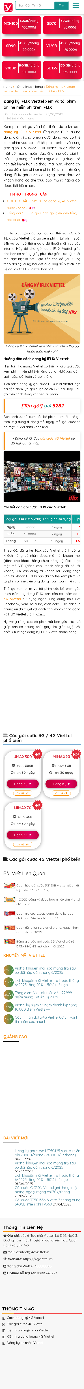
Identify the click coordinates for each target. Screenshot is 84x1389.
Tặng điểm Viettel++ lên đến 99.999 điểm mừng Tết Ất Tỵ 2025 (43, 995)
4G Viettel (12, 599)
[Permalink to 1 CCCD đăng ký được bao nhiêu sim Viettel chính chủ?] (9, 899)
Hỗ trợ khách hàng (29, 87)
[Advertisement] (42, 686)
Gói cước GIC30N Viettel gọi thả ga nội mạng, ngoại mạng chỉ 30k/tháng (46, 1189)
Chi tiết (21, 793)
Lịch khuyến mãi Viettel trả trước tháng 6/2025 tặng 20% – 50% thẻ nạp (47, 982)
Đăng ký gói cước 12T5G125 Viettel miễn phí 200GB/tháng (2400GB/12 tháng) (47, 1153)
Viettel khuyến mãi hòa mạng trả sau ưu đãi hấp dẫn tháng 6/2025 (45, 970)
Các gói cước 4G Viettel (29, 1324)
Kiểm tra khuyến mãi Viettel (32, 1330)
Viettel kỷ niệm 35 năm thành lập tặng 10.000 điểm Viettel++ (46, 1007)
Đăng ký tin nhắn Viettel (29, 1343)
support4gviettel (30, 114)
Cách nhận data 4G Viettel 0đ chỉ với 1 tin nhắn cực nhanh (46, 1019)
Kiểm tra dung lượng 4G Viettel (34, 1337)
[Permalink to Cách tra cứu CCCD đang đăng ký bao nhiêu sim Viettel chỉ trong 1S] (9, 913)
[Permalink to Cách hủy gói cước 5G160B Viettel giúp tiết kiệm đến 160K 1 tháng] (9, 885)
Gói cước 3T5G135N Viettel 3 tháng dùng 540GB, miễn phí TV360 (47, 1202)
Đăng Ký (21, 784)
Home (7, 87)
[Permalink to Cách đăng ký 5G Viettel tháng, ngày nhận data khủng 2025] (9, 928)
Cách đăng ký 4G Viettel (29, 1318)
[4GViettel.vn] (7, 6)
